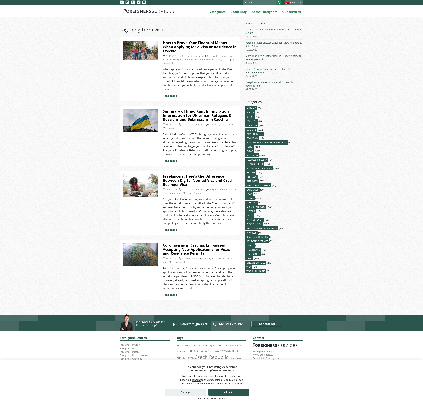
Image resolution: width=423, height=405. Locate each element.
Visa (217, 124)
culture (181, 358)
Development (254, 133)
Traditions (253, 249)
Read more (170, 96)
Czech (190, 358)
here (222, 398)
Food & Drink (254, 164)
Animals (251, 108)
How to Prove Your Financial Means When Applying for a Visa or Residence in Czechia (200, 46)
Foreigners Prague (130, 344)
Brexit (250, 116)
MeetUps (251, 202)
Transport (253, 254)
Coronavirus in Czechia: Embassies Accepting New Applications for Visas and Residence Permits (196, 249)
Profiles (251, 232)
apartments (182, 351)
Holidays (251, 176)
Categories (218, 12)
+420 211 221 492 (231, 324)
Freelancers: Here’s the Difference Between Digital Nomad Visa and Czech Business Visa (198, 180)
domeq (233, 358)
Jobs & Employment (205, 59)
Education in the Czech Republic (266, 142)
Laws (218, 59)
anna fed (203, 345)
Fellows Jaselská (256, 159)
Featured (167, 59)
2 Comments (172, 128)
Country (211, 56)
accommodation (187, 345)
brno (193, 350)
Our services (291, 12)
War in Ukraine (227, 124)
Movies (250, 211)
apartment (217, 345)
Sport (250, 245)
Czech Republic (211, 357)
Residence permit (257, 241)
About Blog (239, 12)
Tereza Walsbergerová (192, 124)
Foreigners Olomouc (131, 358)
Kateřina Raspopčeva (192, 56)
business (203, 351)
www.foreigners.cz (263, 354)
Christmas (213, 351)
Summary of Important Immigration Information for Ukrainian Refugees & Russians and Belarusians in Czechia (197, 115)
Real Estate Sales (257, 236)
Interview (252, 181)
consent (196, 379)
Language (252, 189)
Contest (251, 121)
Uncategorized (255, 262)
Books (250, 112)
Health (222, 258)
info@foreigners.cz (194, 324)
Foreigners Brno (128, 348)
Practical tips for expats (261, 228)
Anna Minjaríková (190, 258)
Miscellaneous (255, 206)
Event (249, 146)
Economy (221, 56)
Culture (251, 129)
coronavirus (229, 351)
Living (225, 59)
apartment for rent (233, 345)
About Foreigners (264, 12)
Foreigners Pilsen (129, 351)
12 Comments (179, 262)
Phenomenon (254, 219)
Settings (185, 392)
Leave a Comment (195, 193)
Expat (230, 56)
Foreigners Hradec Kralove (134, 355)
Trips (249, 258)
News (211, 124)
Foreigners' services (183, 59)
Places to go (254, 224)
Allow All (228, 392)
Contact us (267, 324)
